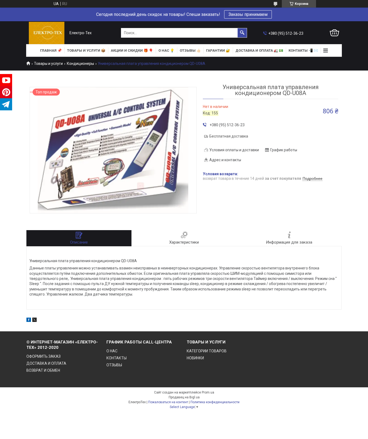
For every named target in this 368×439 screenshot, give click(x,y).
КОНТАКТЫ (116, 358)
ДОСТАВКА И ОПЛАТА (46, 363)
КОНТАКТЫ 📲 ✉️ (303, 50)
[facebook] (28, 320)
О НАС (111, 351)
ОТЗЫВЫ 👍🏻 (190, 50)
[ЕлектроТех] (46, 33)
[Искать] (242, 32)
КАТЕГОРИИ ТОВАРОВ (207, 351)
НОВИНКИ (195, 358)
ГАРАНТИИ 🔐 (218, 50)
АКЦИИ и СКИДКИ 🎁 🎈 (132, 50)
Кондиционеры (80, 63)
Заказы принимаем (248, 14)
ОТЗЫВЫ (114, 365)
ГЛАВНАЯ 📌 (51, 50)
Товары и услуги (48, 63)
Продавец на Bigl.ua (184, 397)
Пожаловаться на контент (168, 402)
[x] (34, 320)
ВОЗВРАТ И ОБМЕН (43, 370)
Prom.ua (208, 392)
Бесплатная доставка (228, 136)
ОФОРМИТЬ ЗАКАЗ (43, 356)
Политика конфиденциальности (214, 402)
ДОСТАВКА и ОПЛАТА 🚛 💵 (259, 50)
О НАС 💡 (166, 50)
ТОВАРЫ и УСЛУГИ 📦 (86, 50)
